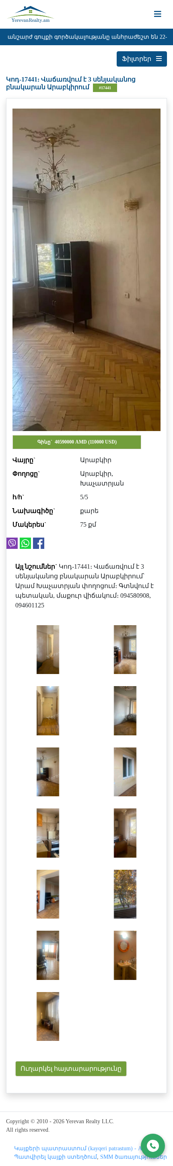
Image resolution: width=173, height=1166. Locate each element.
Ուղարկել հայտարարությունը (71, 1068)
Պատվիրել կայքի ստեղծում (55, 1157)
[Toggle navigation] (158, 14)
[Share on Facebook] (38, 543)
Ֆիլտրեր (139, 58)
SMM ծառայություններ (133, 1157)
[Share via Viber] (12, 543)
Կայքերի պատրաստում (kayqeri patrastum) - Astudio (85, 1148)
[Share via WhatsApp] (25, 543)
